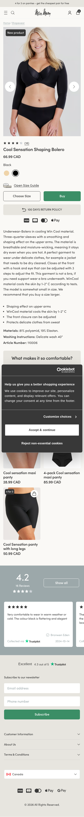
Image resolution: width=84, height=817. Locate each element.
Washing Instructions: (19, 337)
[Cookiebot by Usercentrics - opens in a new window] (61, 370)
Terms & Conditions (16, 754)
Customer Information (18, 734)
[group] (21, 513)
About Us (10, 744)
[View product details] (21, 476)
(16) (26, 143)
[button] (6, 173)
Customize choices (57, 416)
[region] (42, 624)
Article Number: (15, 343)
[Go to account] (69, 13)
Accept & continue (42, 430)
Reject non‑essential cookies (42, 443)
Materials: (11, 331)
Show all (61, 583)
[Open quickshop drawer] (34, 493)
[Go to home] (43, 13)
